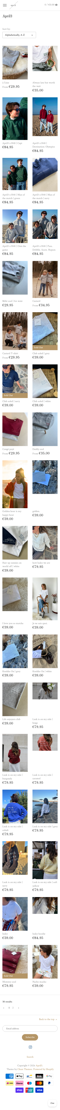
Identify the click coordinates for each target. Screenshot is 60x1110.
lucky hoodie (38, 933)
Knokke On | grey (11, 671)
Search (30, 1057)
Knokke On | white (42, 671)
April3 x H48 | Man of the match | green (13, 196)
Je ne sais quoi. (40, 623)
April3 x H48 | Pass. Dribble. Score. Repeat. (44, 247)
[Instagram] (30, 1047)
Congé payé (8, 449)
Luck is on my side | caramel (42, 776)
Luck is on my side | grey (45, 826)
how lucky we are (41, 563)
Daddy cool (38, 449)
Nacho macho (39, 982)
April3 (39, 1065)
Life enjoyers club (11, 719)
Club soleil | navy (11, 401)
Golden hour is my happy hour (11, 513)
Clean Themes (24, 1069)
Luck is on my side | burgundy (12, 776)
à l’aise (5, 82)
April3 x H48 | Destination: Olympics (43, 145)
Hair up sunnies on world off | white (11, 564)
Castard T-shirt (10, 353)
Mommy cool (9, 982)
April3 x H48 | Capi (12, 143)
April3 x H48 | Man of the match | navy (43, 196)
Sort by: (6, 29)
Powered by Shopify (43, 1069)
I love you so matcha (12, 623)
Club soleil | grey (40, 353)
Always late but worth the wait (43, 84)
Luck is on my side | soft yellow (44, 884)
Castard (36, 301)
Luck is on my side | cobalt (12, 828)
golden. (36, 511)
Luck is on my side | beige (42, 721)
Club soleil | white (41, 401)
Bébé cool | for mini (12, 301)
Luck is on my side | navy (12, 884)
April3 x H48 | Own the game (14, 247)
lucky (5, 933)
